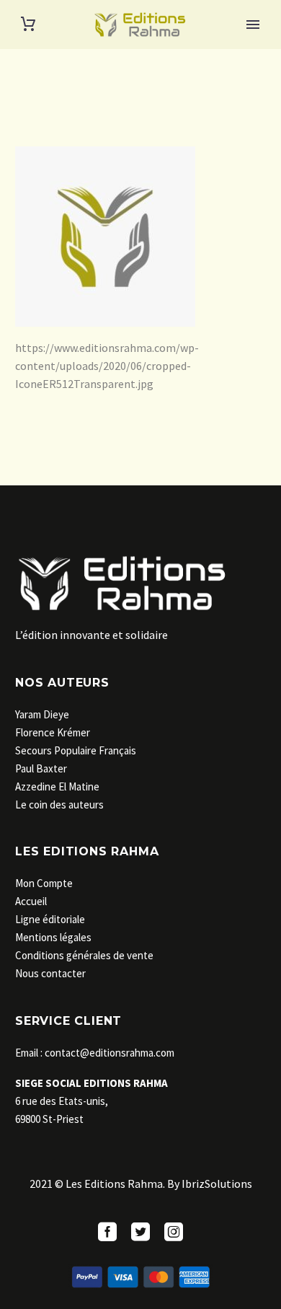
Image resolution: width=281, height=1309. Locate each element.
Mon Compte (44, 883)
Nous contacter (50, 973)
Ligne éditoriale (50, 919)
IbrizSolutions (217, 1183)
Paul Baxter (41, 768)
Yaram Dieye (42, 714)
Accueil (31, 901)
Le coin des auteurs (59, 804)
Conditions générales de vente (84, 955)
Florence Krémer (52, 732)
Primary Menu (253, 24)
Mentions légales (53, 937)
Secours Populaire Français (75, 750)
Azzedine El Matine (57, 786)
